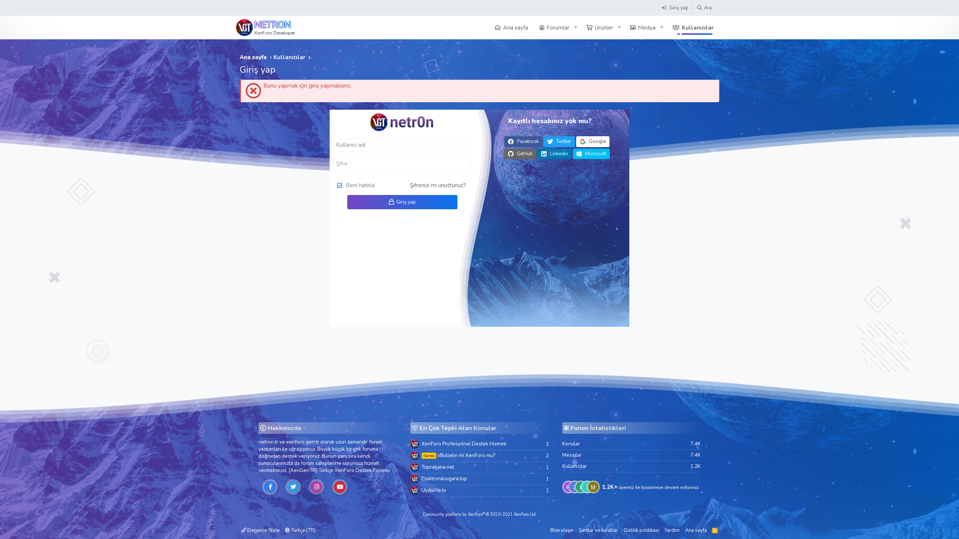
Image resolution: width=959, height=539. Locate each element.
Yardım (672, 530)
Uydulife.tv (433, 490)
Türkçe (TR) (302, 530)
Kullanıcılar (698, 27)
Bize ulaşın (562, 530)
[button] (575, 27)
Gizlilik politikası (641, 530)
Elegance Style (262, 530)
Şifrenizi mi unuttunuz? (438, 185)
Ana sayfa (515, 27)
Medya (647, 27)
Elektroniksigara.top (444, 478)
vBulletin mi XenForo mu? (459, 455)
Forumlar (558, 27)
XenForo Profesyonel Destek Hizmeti (463, 443)
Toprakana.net (437, 467)
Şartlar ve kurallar (598, 530)
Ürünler (604, 27)
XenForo (344, 470)
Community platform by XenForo (480, 514)
